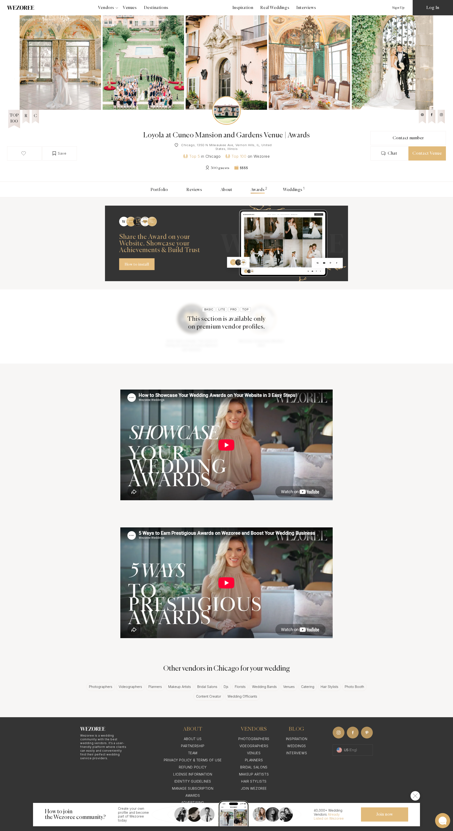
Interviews (306, 8)
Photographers (100, 687)
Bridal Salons (207, 687)
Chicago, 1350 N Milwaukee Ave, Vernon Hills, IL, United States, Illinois (226, 147)
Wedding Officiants (242, 696)
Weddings (292, 190)
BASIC (208, 309)
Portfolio (159, 190)
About (226, 190)
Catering (307, 687)
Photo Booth (354, 687)
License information (192, 774)
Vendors (29, 19)
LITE (221, 309)
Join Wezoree (254, 788)
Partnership (193, 746)
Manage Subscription (192, 788)
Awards (192, 795)
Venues (130, 8)
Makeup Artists (179, 687)
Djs (226, 687)
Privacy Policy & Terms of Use (193, 760)
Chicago (69, 19)
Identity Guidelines (192, 781)
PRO (233, 309)
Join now (384, 814)
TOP (245, 309)
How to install (137, 265)
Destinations (156, 8)
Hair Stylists (329, 687)
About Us (193, 739)
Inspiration (242, 8)
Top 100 (238, 156)
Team (192, 753)
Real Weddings (274, 8)
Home (10, 19)
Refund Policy (192, 767)
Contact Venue (427, 153)
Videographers (130, 687)
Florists (240, 687)
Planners (155, 687)
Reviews (194, 190)
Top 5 (194, 156)
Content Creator (208, 696)
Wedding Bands (264, 687)
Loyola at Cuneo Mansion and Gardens (116, 19)
